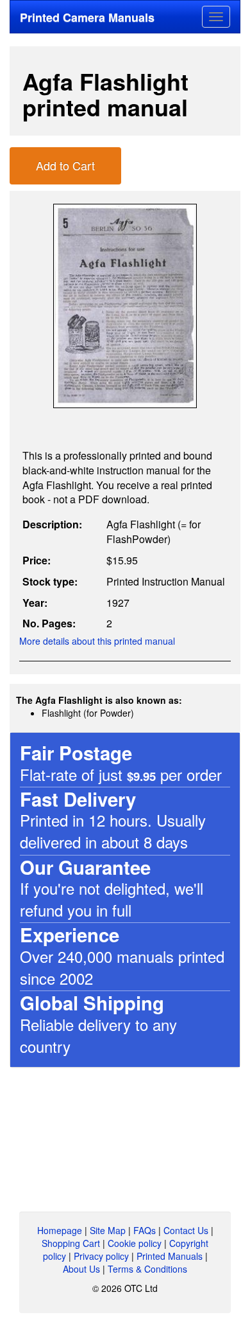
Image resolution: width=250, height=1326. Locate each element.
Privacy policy (101, 1256)
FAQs (144, 1230)
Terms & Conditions (147, 1268)
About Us (81, 1268)
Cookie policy (135, 1243)
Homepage (59, 1230)
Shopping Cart (71, 1243)
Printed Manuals (170, 1256)
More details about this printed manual (97, 640)
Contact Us (185, 1230)
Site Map (108, 1230)
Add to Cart (65, 165)
